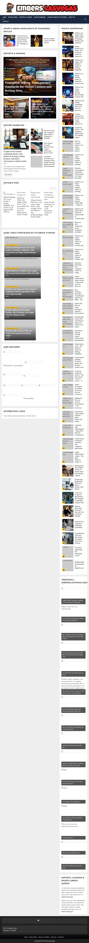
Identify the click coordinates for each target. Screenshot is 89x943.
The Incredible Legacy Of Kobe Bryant (37, 41)
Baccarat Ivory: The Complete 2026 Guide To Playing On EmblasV (37, 134)
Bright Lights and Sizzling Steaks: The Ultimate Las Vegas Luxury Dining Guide (20, 312)
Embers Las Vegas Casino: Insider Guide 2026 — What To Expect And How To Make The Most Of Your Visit (67, 200)
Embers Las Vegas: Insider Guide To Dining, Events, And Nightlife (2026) (67, 241)
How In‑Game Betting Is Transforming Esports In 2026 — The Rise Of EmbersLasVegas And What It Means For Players (67, 295)
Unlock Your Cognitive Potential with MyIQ (67, 525)
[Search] (85, 19)
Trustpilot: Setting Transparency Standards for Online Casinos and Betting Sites (29, 76)
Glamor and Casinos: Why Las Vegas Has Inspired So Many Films (19, 333)
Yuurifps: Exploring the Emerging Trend (67, 552)
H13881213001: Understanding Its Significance (67, 565)
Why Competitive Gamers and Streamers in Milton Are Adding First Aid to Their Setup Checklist (43, 109)
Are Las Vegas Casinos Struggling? (71, 802)
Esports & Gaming (25, 17)
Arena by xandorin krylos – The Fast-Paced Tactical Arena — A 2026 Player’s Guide (67, 376)
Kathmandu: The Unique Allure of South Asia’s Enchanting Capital (67, 471)
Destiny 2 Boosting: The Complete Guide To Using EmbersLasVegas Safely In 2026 (67, 268)
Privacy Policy (33, 937)
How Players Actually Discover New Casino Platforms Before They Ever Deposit (37, 148)
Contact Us (61, 937)
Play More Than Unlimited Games (70, 853)
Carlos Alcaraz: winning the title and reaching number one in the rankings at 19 (9, 41)
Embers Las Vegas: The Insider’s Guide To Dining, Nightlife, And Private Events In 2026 (67, 65)
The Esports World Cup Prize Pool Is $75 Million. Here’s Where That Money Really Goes (72, 655)
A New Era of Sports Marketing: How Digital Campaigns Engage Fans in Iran (67, 498)
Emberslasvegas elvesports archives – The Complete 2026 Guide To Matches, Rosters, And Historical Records (67, 444)
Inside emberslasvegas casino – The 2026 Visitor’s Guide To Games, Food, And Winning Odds (67, 457)
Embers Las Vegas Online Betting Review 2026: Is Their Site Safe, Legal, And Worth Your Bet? (67, 92)
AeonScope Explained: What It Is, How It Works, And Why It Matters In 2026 (67, 484)
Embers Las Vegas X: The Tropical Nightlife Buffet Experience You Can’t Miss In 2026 (21, 291)
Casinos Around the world (57, 17)
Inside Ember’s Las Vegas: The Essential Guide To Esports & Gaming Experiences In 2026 (67, 51)
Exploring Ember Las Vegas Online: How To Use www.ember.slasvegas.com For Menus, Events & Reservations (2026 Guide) (23, 206)
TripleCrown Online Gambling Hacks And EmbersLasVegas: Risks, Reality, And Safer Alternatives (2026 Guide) (16, 139)
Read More (8, 175)
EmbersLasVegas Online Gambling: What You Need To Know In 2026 (67, 105)
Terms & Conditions (44, 937)
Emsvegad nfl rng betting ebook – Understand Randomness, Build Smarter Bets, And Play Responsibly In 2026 (67, 335)
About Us (72, 17)
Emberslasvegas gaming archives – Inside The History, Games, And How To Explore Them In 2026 (67, 362)
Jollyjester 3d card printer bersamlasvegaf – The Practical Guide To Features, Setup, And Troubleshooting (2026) (67, 403)
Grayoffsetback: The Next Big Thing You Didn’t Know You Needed (67, 538)
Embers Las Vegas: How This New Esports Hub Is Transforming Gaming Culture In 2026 (67, 214)
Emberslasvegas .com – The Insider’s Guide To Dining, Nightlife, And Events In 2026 (67, 349)
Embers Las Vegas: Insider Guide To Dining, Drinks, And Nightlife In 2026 (67, 254)
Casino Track (31, 416)
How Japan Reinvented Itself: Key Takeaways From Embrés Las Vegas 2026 (15, 110)
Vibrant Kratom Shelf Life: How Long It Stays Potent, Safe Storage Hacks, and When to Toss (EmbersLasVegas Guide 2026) (37, 208)
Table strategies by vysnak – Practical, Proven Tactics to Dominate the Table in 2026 (67, 389)
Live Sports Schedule (67, 838)
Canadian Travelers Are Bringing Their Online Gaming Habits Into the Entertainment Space (37, 161)
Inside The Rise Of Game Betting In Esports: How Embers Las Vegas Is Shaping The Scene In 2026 (67, 308)
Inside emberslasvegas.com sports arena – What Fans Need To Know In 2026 (67, 281)
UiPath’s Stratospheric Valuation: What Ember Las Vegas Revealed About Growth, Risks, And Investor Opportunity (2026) (67, 173)
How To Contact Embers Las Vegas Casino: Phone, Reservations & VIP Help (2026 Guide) (67, 146)
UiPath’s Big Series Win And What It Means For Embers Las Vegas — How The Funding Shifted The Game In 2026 (67, 322)
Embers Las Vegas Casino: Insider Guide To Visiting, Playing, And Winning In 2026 (67, 187)
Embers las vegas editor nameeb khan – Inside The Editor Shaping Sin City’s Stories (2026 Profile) (67, 417)
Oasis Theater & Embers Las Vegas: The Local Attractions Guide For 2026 (49, 208)
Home (4, 17)
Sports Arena (13, 17)
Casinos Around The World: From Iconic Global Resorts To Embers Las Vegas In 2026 (67, 119)
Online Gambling (40, 17)
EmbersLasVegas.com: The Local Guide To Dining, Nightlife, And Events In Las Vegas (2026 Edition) (9, 204)
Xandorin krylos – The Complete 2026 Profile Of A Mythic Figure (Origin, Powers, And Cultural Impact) (67, 133)
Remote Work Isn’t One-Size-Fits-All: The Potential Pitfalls (67, 511)
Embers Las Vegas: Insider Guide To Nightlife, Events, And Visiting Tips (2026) (67, 78)
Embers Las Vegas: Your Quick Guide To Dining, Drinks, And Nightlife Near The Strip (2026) (67, 38)
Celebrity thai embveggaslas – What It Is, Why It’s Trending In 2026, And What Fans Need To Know (67, 430)
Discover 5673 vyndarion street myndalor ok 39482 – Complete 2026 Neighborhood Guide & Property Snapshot (67, 227)
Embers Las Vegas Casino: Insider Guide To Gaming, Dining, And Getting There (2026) (67, 160)
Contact (6, 21)
